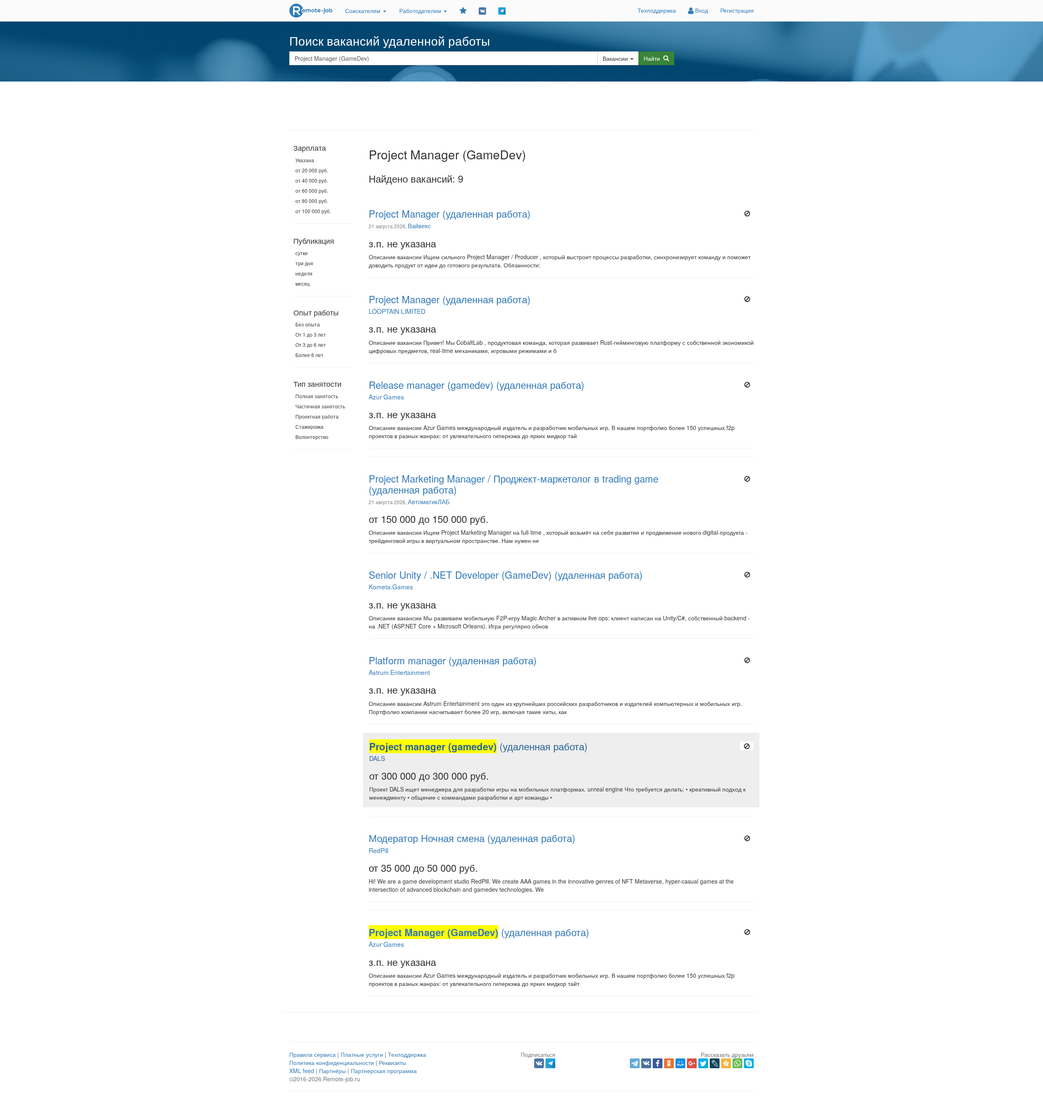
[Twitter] (703, 1063)
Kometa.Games (391, 586)
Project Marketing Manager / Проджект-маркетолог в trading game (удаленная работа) (513, 484)
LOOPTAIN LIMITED (397, 310)
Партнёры (332, 1071)
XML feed (301, 1071)
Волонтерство (311, 436)
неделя (303, 273)
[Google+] (692, 1063)
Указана (304, 160)
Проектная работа (317, 416)
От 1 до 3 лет (310, 334)
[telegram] (635, 1063)
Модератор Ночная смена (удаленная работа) (472, 838)
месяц (302, 283)
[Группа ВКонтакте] (482, 10)
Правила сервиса (312, 1054)
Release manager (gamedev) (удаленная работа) (476, 385)
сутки (301, 252)
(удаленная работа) (478, 746)
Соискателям (363, 11)
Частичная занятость (320, 406)
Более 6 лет (309, 354)
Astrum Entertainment (399, 672)
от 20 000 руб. (311, 170)
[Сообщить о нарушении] (747, 213)
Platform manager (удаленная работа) (453, 660)
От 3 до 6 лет (310, 344)
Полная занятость (316, 395)
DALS (377, 758)
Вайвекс (419, 225)
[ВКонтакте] (646, 1063)
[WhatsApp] (737, 1063)
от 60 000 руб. (311, 190)
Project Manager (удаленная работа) (449, 213)
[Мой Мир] (680, 1063)
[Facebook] (657, 1063)
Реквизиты (392, 1062)
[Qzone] (726, 1063)
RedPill (378, 850)
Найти (653, 58)
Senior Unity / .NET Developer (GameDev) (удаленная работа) (506, 575)
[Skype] (749, 1063)
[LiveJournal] (715, 1063)
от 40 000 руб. (311, 180)
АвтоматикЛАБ (429, 501)
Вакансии (615, 58)
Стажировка (309, 426)
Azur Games (386, 396)
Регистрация (737, 10)
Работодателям (421, 11)
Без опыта (307, 324)
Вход (700, 10)
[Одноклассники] (669, 1063)
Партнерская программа (384, 1071)
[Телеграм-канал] (502, 10)
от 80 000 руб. (311, 200)
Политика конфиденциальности (331, 1062)
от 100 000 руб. (313, 210)
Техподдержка (657, 10)
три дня (304, 263)
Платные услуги (362, 1054)
